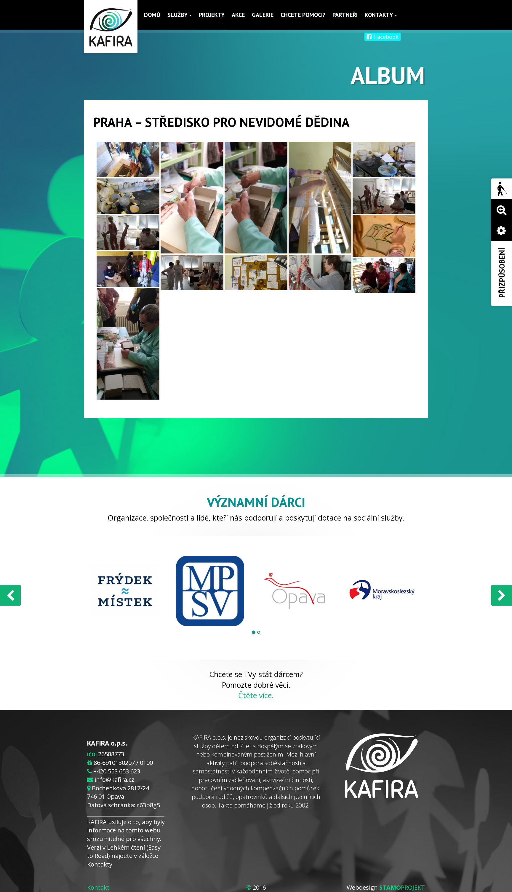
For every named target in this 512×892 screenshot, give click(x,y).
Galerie (262, 15)
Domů (152, 15)
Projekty (212, 15)
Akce (238, 15)
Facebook (385, 37)
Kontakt (98, 887)
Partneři (345, 15)
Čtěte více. (256, 695)
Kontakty (379, 15)
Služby (178, 15)
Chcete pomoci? (303, 15)
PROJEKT (402, 887)
